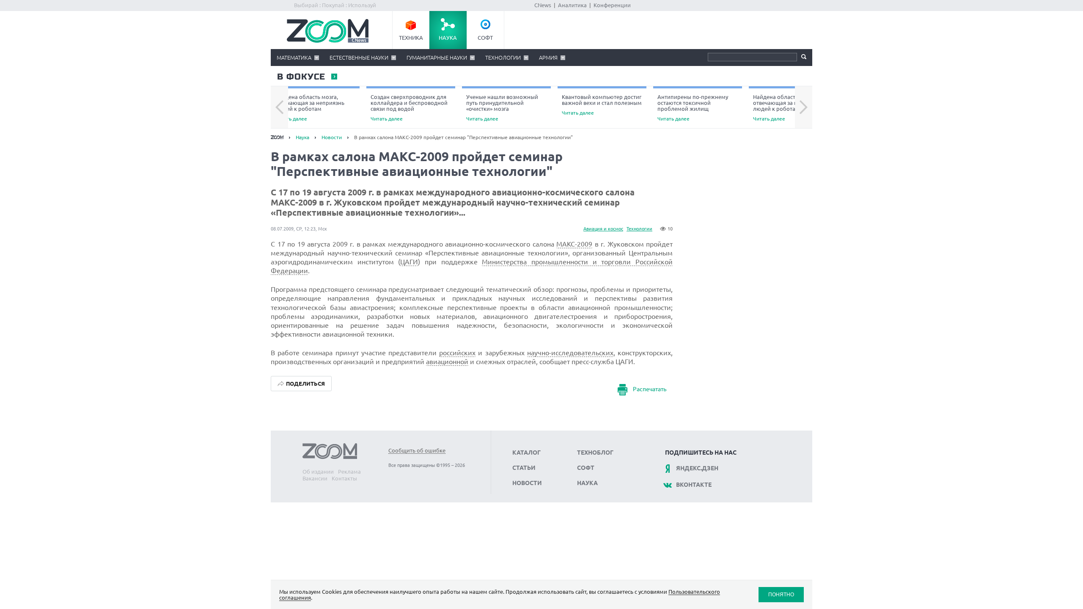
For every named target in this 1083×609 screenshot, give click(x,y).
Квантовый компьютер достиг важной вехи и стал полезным (602, 104)
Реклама (349, 472)
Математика (294, 57)
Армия (548, 57)
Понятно (781, 594)
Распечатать (649, 389)
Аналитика (572, 5)
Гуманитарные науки (437, 57)
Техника (411, 38)
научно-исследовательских (570, 353)
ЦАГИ (409, 262)
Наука (448, 38)
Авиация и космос (603, 228)
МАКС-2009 (574, 244)
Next (803, 107)
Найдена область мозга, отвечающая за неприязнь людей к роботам (309, 107)
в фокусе (300, 77)
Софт (485, 38)
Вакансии (314, 478)
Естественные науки (359, 57)
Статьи (524, 467)
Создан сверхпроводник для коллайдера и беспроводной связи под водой (409, 107)
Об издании (318, 472)
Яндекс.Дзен (697, 468)
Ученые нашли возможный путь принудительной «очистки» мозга (502, 107)
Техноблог (595, 452)
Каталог (526, 452)
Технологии (503, 57)
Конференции (612, 5)
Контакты (344, 478)
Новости (332, 137)
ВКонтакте (694, 484)
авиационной (447, 361)
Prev (279, 107)
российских (457, 353)
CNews (542, 5)
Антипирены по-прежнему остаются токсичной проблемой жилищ (692, 107)
